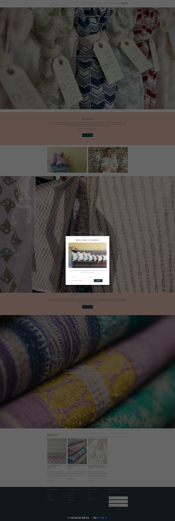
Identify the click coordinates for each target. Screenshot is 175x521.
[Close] (108, 237)
